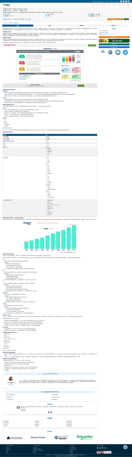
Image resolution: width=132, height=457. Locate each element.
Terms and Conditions (37, 448)
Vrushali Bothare (10, 382)
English (8, 19)
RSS (7, 451)
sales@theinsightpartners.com (99, 1)
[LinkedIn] (126, 1)
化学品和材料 (10, 22)
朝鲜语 (29, 19)
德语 (11, 19)
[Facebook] (121, 1)
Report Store (103, 4)
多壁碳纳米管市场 (16, 22)
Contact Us (124, 4)
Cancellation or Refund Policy (38, 450)
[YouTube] (129, 1)
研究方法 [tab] (113, 25)
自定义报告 (114, 44)
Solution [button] (108, 4)
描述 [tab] (18, 25)
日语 (26, 19)
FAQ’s (34, 451)
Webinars (72, 450)
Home (93, 4)
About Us (8, 447)
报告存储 (6, 22)
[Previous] (45, 412)
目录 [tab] (50, 25)
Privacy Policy (35, 447)
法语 (19, 19)
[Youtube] (105, 448)
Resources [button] (114, 4)
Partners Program (73, 448)
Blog (71, 451)
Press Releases (72, 447)
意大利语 (22, 19)
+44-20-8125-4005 (116, 1)
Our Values (35, 452)
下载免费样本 (113, 19)
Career (7, 450)
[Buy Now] (125, 19)
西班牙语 (15, 19)
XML (7, 452)
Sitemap (71, 452)
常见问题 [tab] (81, 25)
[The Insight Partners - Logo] (6, 5)
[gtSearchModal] (128, 5)
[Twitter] (124, 1)
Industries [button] (97, 4)
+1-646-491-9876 (110, 1)
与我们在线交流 (115, 47)
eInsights (119, 4)
